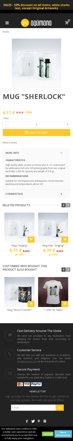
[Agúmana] (36, 22)
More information (63, 434)
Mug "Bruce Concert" (19, 310)
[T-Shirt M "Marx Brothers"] (53, 292)
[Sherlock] (36, 63)
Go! (60, 407)
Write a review (10, 142)
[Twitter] (32, 421)
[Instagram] (45, 421)
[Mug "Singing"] (19, 228)
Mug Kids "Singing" (53, 245)
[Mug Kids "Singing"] (53, 228)
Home (6, 31)
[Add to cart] (31, 240)
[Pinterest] (38, 421)
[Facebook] (26, 421)
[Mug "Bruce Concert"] (19, 292)
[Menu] (7, 23)
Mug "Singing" (20, 245)
